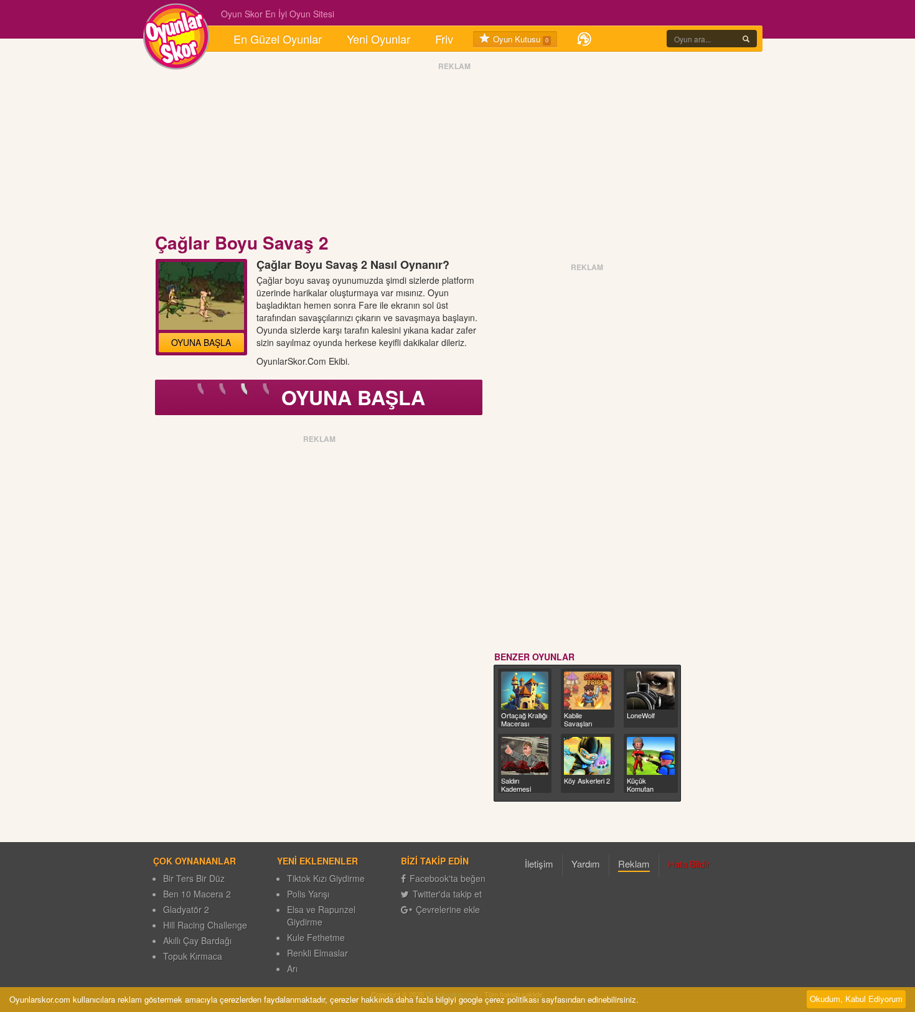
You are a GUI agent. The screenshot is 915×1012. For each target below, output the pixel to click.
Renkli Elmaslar (317, 953)
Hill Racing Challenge (205, 925)
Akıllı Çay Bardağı (197, 940)
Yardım (585, 863)
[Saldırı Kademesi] (524, 756)
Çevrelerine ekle (448, 909)
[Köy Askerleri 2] (587, 756)
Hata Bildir (689, 863)
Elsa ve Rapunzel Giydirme (321, 915)
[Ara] (746, 38)
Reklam (634, 863)
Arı (292, 968)
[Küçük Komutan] (650, 756)
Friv (444, 38)
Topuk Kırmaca (192, 956)
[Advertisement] (454, 151)
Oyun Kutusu (519, 39)
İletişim (539, 863)
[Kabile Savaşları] (587, 691)
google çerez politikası (499, 999)
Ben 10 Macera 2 (197, 894)
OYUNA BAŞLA (201, 342)
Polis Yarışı (308, 894)
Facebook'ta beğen (448, 878)
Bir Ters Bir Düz (194, 878)
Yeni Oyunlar (378, 38)
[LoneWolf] (650, 691)
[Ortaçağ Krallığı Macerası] (524, 691)
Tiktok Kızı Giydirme (326, 878)
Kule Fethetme (316, 937)
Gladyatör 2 (186, 909)
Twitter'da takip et (447, 894)
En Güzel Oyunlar (277, 38)
